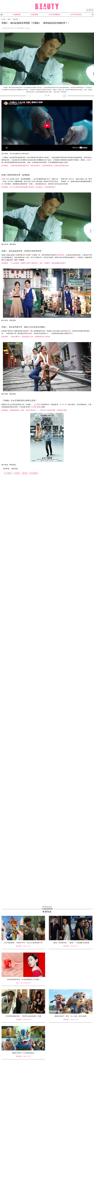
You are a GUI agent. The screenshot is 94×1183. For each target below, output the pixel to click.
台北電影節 (38, 404)
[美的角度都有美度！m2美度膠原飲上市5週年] (23, 964)
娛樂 (9, 19)
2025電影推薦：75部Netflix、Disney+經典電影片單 (23, 943)
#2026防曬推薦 (54, 14)
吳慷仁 (89, 160)
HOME (3, 19)
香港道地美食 (60, 255)
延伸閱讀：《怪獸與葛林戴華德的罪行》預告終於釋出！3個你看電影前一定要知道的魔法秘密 (35, 165)
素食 (48, 179)
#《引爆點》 (8, 473)
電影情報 (15, 19)
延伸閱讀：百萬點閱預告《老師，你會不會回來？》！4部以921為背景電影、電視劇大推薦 (34, 410)
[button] (64, 95)
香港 (25, 255)
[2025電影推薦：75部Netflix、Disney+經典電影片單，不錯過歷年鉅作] (23, 928)
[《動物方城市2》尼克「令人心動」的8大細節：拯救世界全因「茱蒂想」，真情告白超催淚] (71, 1001)
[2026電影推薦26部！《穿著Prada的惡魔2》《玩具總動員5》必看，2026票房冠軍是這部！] (23, 1001)
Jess (28, 28)
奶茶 (74, 257)
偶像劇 (29, 333)
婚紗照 (68, 331)
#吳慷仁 (17, 473)
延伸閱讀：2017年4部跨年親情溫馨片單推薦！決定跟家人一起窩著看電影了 (28, 187)
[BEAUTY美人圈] (47, 6)
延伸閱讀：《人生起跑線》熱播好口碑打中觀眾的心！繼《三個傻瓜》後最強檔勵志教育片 (33, 263)
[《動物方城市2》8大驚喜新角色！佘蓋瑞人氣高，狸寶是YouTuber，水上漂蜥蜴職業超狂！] (23, 1038)
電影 (35, 407)
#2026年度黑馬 (76, 14)
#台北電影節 (34, 473)
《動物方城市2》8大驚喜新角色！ (23, 1053)
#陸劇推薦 (17, 14)
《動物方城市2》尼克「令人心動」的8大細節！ (71, 1016)
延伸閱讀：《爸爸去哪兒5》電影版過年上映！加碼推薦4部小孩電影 (25, 336)
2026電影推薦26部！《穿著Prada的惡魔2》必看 (23, 1016)
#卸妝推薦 (34, 14)
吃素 (72, 179)
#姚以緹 (24, 473)
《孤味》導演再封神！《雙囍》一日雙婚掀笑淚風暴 (70, 943)
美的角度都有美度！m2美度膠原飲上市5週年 (23, 979)
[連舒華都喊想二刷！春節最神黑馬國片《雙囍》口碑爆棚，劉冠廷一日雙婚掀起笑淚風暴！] (71, 928)
